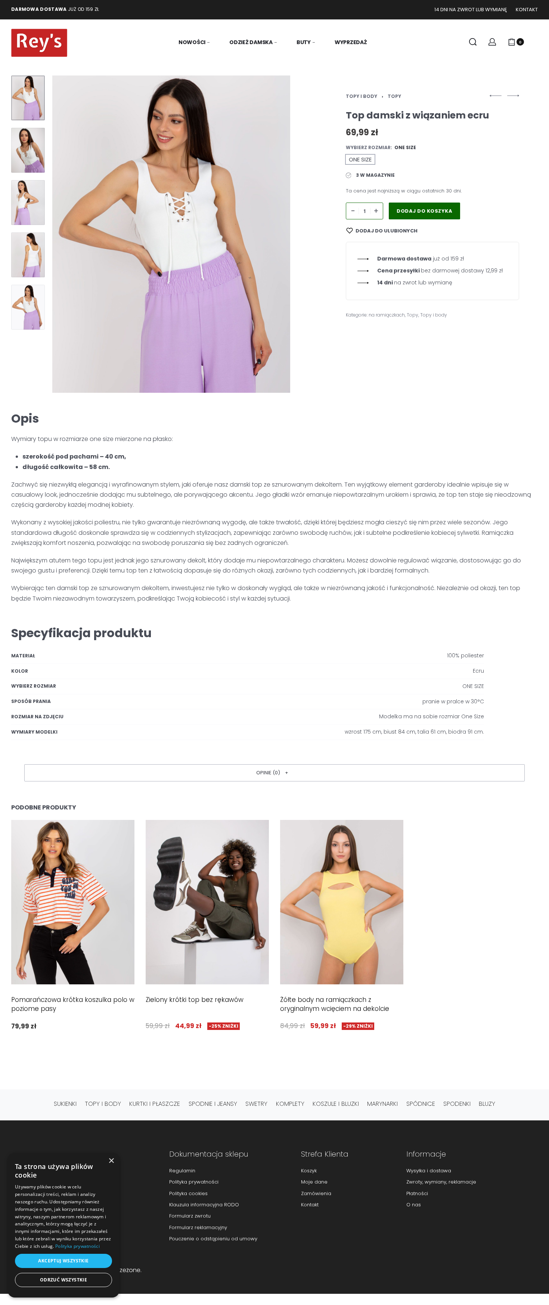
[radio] (360, 159)
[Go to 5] (28, 307)
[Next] (270, 233)
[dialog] (63, 1225)
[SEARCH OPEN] (473, 42)
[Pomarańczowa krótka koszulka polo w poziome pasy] (72, 902)
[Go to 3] (28, 202)
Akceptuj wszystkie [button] (63, 1261)
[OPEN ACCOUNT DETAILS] (492, 42)
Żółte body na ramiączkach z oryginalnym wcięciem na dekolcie (334, 1004)
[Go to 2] (28, 150)
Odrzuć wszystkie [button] (63, 1280)
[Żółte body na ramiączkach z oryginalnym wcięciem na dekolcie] (341, 902)
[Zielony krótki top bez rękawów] (207, 902)
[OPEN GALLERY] (171, 234)
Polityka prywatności (77, 1246)
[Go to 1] (28, 97)
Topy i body (361, 96)
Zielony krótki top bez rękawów (195, 999)
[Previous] (72, 233)
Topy (394, 96)
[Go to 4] (28, 254)
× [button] (111, 1161)
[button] (274, 772)
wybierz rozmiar (368, 148)
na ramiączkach (387, 315)
